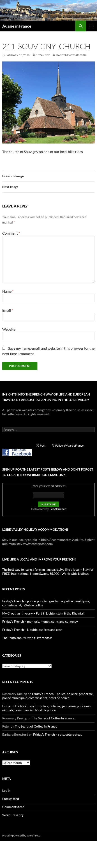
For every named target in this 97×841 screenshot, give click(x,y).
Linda (6, 706)
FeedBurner (57, 509)
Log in (6, 790)
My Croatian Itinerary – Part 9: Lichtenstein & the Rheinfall (43, 613)
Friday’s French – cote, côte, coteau (57, 734)
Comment (11, 233)
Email (7, 310)
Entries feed (10, 799)
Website (8, 329)
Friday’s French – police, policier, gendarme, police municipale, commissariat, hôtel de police (47, 696)
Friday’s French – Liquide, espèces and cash (32, 629)
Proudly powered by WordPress (21, 835)
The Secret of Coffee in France (53, 718)
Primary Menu (91, 26)
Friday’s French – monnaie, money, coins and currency (40, 621)
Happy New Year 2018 (71, 55)
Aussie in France (16, 26)
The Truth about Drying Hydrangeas (27, 638)
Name (8, 291)
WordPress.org (12, 815)
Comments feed (13, 807)
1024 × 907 (43, 55)
